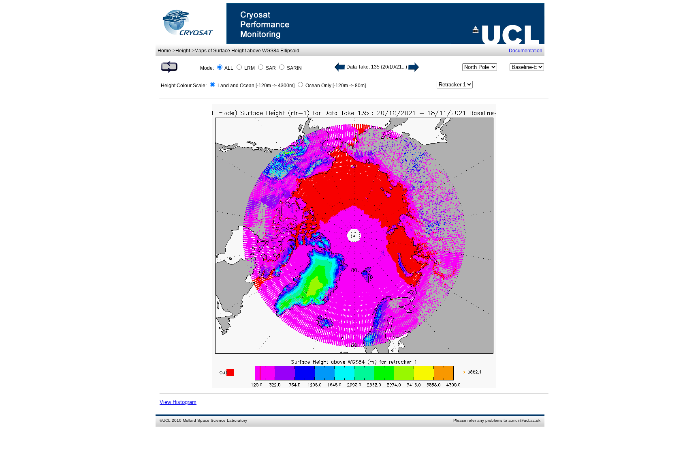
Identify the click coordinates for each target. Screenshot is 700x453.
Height (182, 51)
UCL (166, 420)
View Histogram (178, 402)
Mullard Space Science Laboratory (215, 420)
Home (164, 51)
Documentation (525, 51)
